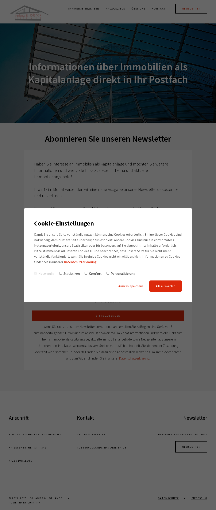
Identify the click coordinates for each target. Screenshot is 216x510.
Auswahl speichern (130, 286)
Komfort (95, 273)
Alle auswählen (165, 286)
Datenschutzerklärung (80, 262)
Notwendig (46, 273)
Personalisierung (123, 273)
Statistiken (71, 273)
